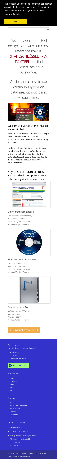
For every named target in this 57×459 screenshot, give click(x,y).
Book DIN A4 (15, 352)
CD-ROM (13, 355)
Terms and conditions (18, 405)
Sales (12, 384)
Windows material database (22, 259)
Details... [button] (17, 14)
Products (13, 381)
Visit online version (20, 365)
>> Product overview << (24, 330)
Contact (13, 412)
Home (12, 378)
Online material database (21, 211)
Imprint (13, 402)
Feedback (14, 415)
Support (13, 387)
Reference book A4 (17, 307)
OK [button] (15, 21)
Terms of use (15, 408)
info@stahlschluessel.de (20, 431)
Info (11, 390)
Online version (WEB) (18, 358)
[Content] (28, 194)
